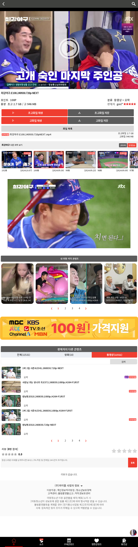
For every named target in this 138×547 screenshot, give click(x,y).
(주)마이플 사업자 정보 (67, 485)
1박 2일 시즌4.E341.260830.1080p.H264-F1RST (47, 410)
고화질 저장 (102, 120)
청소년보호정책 (83, 489)
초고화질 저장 (102, 113)
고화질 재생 (35, 120)
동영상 (114, 354)
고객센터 (52, 493)
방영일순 (132, 145)
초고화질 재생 (35, 113)
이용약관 (51, 489)
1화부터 (123, 145)
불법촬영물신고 (65, 493)
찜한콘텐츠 (97, 544)
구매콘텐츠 (69, 544)
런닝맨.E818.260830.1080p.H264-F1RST (43, 396)
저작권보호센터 (82, 493)
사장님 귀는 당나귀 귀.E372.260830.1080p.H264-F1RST (50, 382)
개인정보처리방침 (66, 489)
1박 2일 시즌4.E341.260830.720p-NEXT (43, 368)
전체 (23, 354)
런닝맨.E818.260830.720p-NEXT (39, 424)
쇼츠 (41, 544)
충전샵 (124, 544)
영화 (69, 354)
